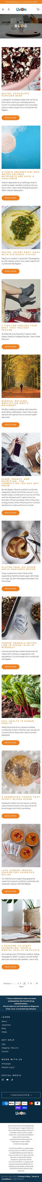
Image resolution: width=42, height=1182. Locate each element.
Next (21, 987)
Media (4, 1032)
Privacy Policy (24, 1176)
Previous (7, 983)
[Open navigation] (3, 9)
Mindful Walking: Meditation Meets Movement (15, 403)
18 (37, 983)
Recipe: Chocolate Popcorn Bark (16, 95)
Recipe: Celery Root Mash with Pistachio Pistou (21, 253)
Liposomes (6, 1025)
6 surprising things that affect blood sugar (21, 798)
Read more (10, 118)
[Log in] (9, 9)
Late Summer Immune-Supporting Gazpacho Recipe (18, 872)
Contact (5, 1051)
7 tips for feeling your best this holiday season (19, 328)
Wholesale (6, 1064)
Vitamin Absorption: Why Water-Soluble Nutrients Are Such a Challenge (21, 175)
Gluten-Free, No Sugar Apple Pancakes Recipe (19, 568)
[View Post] (21, 69)
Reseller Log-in (8, 1067)
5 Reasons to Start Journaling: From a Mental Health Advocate (21, 948)
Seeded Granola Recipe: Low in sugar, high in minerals (19, 645)
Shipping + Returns (10, 1048)
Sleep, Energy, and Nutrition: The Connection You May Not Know (20, 482)
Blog (4, 1028)
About (4, 1021)
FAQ (3, 1044)
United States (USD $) (20, 1095)
